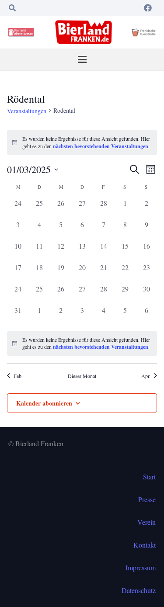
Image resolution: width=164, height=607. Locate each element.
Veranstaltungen (26, 111)
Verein (146, 522)
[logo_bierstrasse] (143, 32)
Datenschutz (139, 590)
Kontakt (144, 544)
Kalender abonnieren (44, 403)
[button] (12, 7)
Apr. (145, 375)
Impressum (141, 567)
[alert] (82, 343)
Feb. (18, 375)
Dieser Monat (82, 375)
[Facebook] (148, 8)
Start (149, 476)
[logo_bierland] (22, 32)
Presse (147, 499)
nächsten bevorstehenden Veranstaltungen (100, 146)
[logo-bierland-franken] (83, 32)
